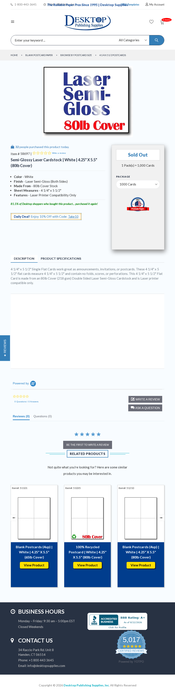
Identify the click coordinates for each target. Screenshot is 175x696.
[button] (145, 407)
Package (123, 176)
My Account (156, 4)
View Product (34, 565)
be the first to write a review (87, 444)
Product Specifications (61, 258)
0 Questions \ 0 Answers (26, 401)
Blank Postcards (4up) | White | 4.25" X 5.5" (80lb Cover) (140, 552)
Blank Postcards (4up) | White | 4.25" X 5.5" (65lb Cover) (34, 552)
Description (24, 258)
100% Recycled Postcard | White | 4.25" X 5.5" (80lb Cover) (87, 552)
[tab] (21, 417)
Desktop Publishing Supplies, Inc (86, 685)
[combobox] (86, 40)
